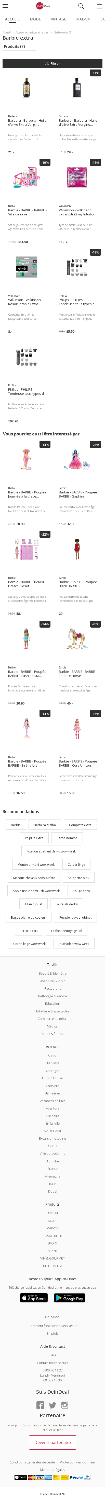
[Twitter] (52, 1406)
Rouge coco (81, 891)
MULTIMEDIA (52, 1266)
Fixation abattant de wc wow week (51, 851)
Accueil (12, 19)
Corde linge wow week (29, 944)
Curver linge (76, 864)
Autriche (52, 1161)
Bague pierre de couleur (28, 917)
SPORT (52, 1243)
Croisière (52, 1085)
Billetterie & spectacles (52, 1011)
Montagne (52, 1070)
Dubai (52, 1191)
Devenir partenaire (52, 1442)
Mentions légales (52, 1469)
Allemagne (52, 1176)
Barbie (16, 825)
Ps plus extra (34, 838)
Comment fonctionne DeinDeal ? (52, 1325)
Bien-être (52, 1063)
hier (60, 1430)
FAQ (52, 1355)
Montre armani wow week (36, 864)
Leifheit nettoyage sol (66, 931)
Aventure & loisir (52, 981)
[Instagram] (65, 1406)
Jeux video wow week (74, 944)
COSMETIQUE (53, 1235)
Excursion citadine (52, 1138)
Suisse (52, 1055)
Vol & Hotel (52, 1131)
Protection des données (78, 1462)
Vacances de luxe (52, 1101)
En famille (52, 1123)
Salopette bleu (78, 878)
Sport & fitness (52, 1033)
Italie (52, 1183)
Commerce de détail (52, 1018)
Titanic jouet (33, 904)
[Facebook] (40, 1406)
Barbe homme (67, 838)
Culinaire (52, 1116)
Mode (35, 19)
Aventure (52, 1108)
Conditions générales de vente (32, 1462)
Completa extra (80, 825)
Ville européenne (52, 1153)
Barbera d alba (45, 825)
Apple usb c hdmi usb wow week (36, 891)
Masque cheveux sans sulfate (34, 878)
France (52, 1168)
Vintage (58, 19)
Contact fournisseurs (52, 1362)
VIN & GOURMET (52, 1258)
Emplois (52, 1333)
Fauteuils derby (67, 904)
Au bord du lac (52, 1078)
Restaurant (52, 988)
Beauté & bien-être (53, 973)
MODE (52, 1220)
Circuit (52, 1146)
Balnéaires (52, 1093)
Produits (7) (14, 46)
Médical (52, 1026)
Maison (83, 19)
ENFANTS (52, 1251)
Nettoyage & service (52, 996)
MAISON (52, 1228)
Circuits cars (29, 931)
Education (52, 1003)
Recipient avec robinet (75, 917)
